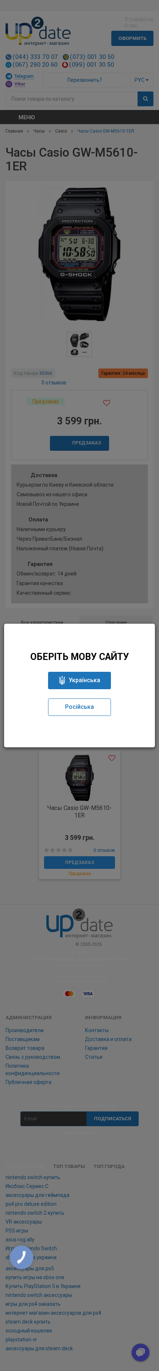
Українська (84, 680)
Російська (79, 706)
